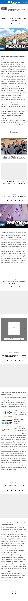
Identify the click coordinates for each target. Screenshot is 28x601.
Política (16, 482)
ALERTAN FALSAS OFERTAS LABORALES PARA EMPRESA (14, 182)
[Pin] (11, 23)
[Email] (19, 23)
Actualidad (10, 7)
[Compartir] (15, 23)
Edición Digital (14, 279)
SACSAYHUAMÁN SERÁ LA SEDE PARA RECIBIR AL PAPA (16, 10)
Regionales (16, 352)
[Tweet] (7, 23)
